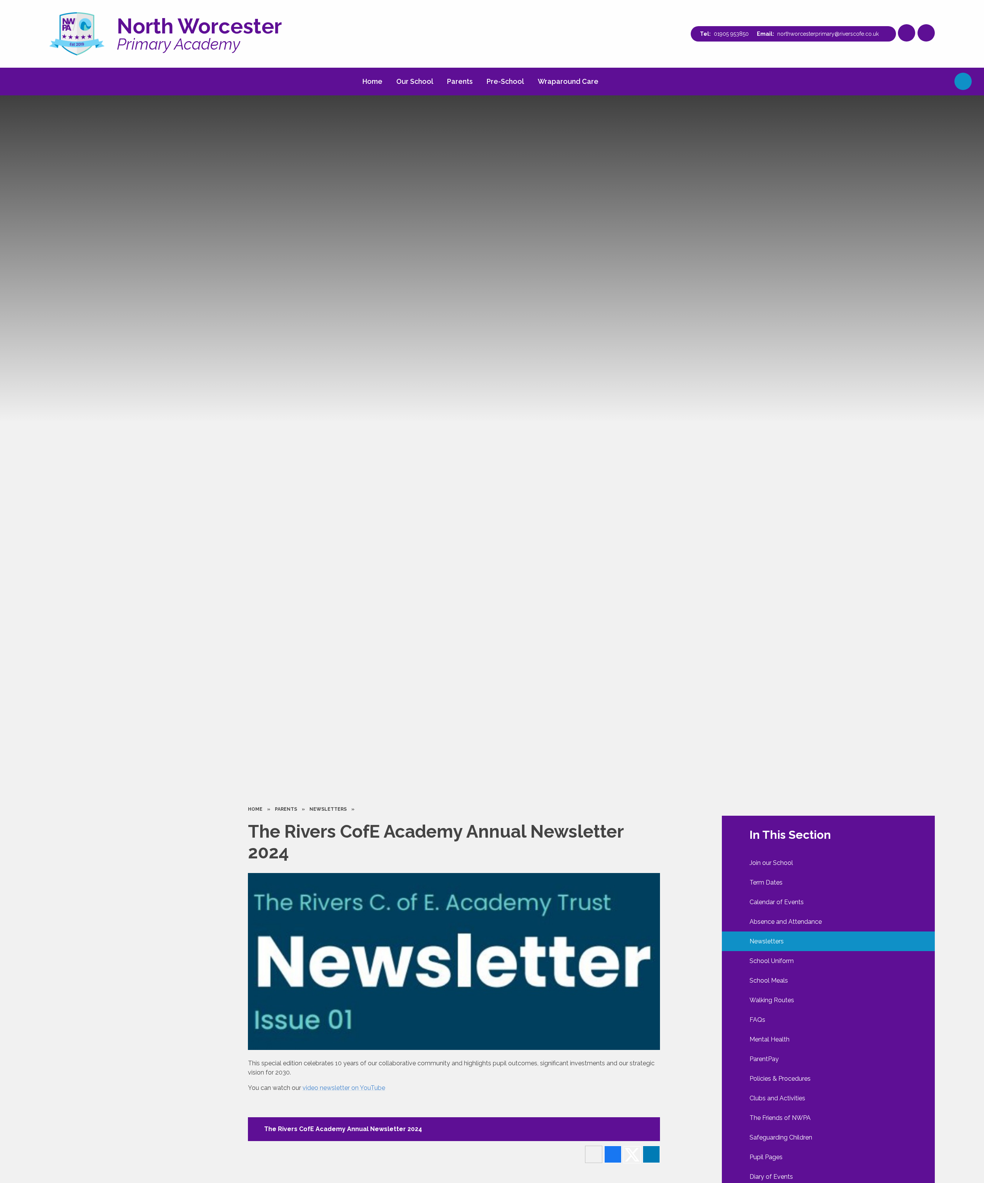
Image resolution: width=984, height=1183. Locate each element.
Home (255, 809)
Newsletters (328, 809)
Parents (286, 809)
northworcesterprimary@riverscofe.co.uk (828, 34)
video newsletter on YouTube (344, 1087)
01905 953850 (731, 34)
